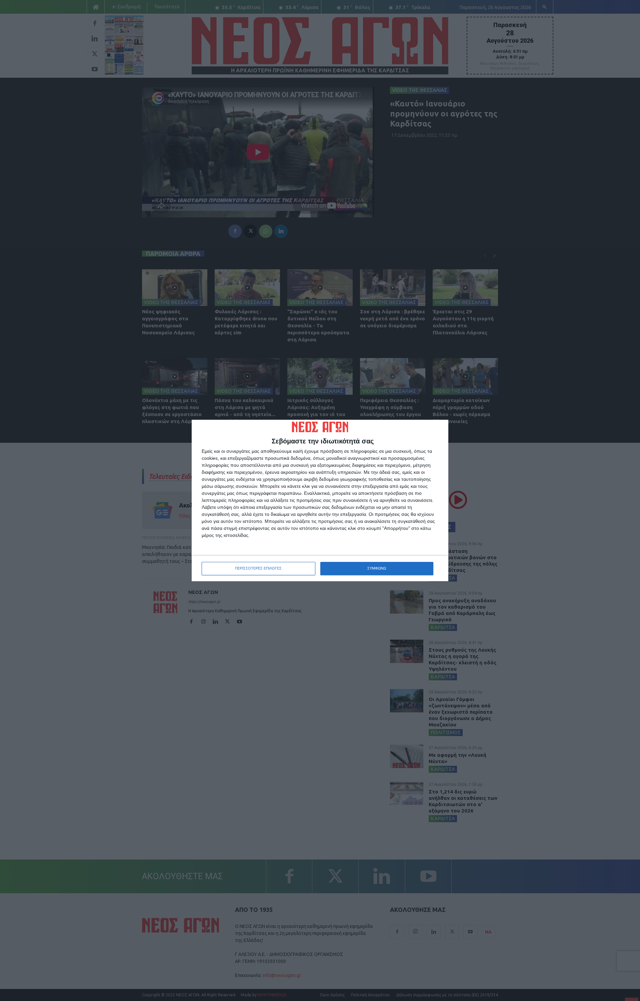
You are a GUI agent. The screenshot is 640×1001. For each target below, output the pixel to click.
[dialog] (320, 500)
